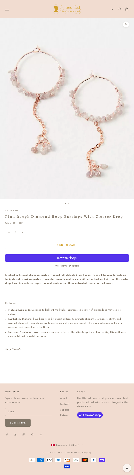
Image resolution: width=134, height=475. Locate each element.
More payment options (67, 266)
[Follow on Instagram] (23, 434)
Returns (64, 415)
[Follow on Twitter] (15, 434)
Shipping (64, 410)
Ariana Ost (12, 210)
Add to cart (67, 245)
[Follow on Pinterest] (32, 434)
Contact (64, 404)
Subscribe (18, 423)
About (63, 398)
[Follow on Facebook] (6, 434)
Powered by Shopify (79, 452)
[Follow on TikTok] (40, 434)
